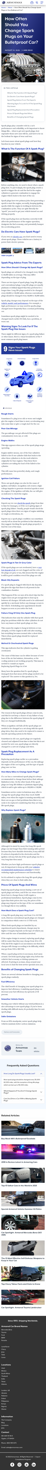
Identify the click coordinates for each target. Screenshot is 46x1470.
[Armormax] (12, 2)
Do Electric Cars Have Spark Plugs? (21, 97)
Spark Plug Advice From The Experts (21, 100)
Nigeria (4, 1406)
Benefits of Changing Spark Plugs (20, 117)
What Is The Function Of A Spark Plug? (22, 93)
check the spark (23, 503)
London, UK (5, 1390)
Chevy (3, 1349)
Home (3, 7)
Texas (3, 1381)
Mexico (3, 1371)
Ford (3, 1335)
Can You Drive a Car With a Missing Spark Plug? (20, 1100)
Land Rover (5, 1347)
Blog (3, 1423)
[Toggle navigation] (42, 2)
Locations (4, 1425)
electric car (17, 237)
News (10, 7)
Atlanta (4, 1384)
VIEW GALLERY (6, 256)
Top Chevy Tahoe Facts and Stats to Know (20, 1284)
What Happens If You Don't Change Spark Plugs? (20, 1092)
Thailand (4, 1376)
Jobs (2, 1428)
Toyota (3, 1332)
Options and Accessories (12, 1032)
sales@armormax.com (14, 1447)
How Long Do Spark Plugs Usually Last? (19, 1074)
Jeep (2, 1352)
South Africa (5, 1373)
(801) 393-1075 (11, 1443)
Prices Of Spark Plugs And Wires (19, 114)
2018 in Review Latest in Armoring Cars (19, 1162)
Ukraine (4, 1393)
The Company (6, 1420)
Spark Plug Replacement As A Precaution (23, 110)
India (3, 1379)
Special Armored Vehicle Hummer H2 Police (21, 1209)
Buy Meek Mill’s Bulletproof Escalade (18, 1139)
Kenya (3, 1404)
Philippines (5, 1401)
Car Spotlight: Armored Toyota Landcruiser (21, 1308)
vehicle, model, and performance (14, 303)
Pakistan (4, 1396)
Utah (3, 1368)
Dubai (3, 1398)
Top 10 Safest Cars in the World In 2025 (19, 1186)
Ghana (3, 1409)
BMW (3, 1338)
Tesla (3, 1355)
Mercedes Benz (6, 1330)
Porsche (4, 1340)
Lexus (3, 1357)
